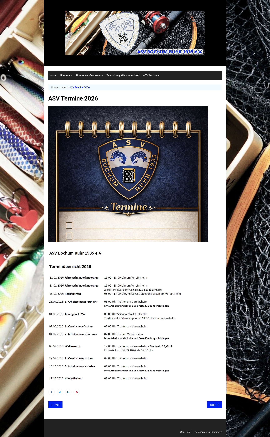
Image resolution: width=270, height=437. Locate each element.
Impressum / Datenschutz (208, 432)
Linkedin (68, 392)
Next (212, 404)
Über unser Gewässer (88, 75)
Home (53, 75)
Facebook (51, 392)
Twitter (60, 392)
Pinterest (77, 392)
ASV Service (150, 75)
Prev (57, 404)
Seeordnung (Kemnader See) (123, 75)
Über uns (65, 75)
